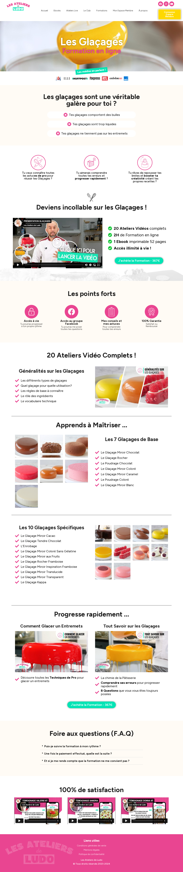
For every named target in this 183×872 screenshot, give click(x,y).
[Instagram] (166, 3)
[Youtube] (171, 3)
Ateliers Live (72, 10)
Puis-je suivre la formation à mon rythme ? (72, 746)
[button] (91, 746)
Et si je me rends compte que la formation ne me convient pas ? (86, 761)
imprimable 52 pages (140, 241)
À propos (143, 10)
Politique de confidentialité (91, 854)
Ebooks (57, 10)
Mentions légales (92, 850)
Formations (101, 10)
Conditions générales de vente (91, 845)
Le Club (87, 10)
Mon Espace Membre (123, 10)
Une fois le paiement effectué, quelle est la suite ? (78, 753)
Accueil (44, 10)
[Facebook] (160, 3)
